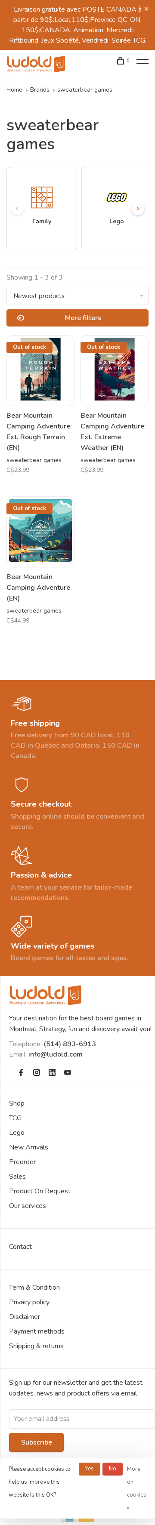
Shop (17, 1103)
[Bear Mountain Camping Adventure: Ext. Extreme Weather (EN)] (115, 370)
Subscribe (36, 1442)
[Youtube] (67, 1073)
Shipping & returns (36, 1346)
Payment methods (37, 1331)
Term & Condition (34, 1287)
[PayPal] (86, 1520)
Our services (27, 1206)
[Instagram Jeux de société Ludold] (36, 1073)
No (112, 1469)
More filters (83, 318)
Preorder (22, 1162)
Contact (20, 1246)
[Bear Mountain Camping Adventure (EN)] (40, 531)
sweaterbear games (84, 90)
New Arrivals (28, 1147)
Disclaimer (24, 1317)
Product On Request (40, 1191)
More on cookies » (136, 1488)
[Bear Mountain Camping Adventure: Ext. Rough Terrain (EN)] (40, 370)
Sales (17, 1176)
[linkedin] (52, 1073)
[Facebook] (21, 1073)
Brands (40, 90)
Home (14, 90)
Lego (17, 1132)
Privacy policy (29, 1302)
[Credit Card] (68, 1520)
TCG (15, 1118)
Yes (89, 1469)
